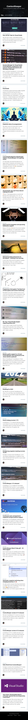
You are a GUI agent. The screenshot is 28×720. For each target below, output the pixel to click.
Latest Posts (10, 715)
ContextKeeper (8, 15)
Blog (2, 15)
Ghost (19, 715)
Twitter (15, 715)
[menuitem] (8, 15)
